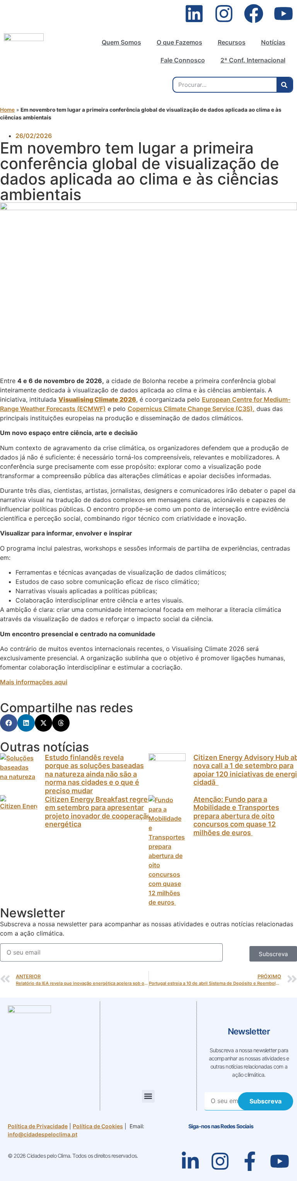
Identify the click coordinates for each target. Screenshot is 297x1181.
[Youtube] (283, 13)
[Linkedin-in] (190, 1161)
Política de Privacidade (38, 1126)
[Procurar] (284, 85)
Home (7, 110)
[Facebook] (253, 13)
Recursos (232, 42)
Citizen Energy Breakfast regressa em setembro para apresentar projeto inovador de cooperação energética (102, 812)
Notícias (273, 42)
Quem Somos (121, 42)
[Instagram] (224, 13)
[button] (8, 723)
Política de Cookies (98, 1126)
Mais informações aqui (33, 682)
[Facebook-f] (249, 1161)
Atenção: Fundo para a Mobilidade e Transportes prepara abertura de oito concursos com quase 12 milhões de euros (236, 816)
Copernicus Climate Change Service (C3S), (191, 409)
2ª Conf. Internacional (252, 60)
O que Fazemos (179, 42)
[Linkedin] (194, 13)
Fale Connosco (182, 60)
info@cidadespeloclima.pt (42, 1134)
